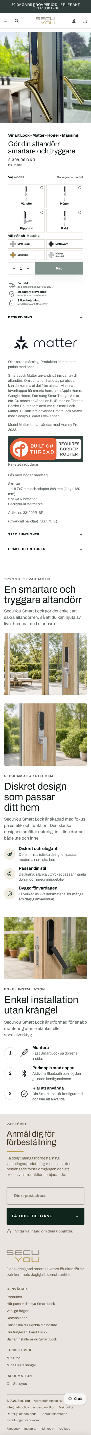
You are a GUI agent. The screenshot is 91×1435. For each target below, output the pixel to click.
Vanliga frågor (18, 1311)
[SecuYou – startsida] (23, 1256)
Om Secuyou (17, 1384)
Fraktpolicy (66, 1407)
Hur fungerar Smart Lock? (27, 1332)
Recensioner (17, 1318)
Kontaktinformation (54, 1414)
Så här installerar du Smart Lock (32, 1339)
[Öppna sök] (16, 20)
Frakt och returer (27, 549)
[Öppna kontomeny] (73, 20)
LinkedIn (48, 1428)
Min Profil (14, 1358)
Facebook (13, 1428)
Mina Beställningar (21, 1365)
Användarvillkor (43, 1407)
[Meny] (6, 21)
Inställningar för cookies (23, 1420)
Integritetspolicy (18, 1407)
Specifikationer (23, 534)
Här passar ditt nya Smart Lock (31, 1304)
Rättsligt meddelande (22, 1414)
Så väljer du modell (70, 177)
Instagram (31, 1428)
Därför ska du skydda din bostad (32, 1325)
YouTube (64, 1428)
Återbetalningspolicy (48, 1401)
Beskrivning (20, 317)
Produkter (14, 1297)
